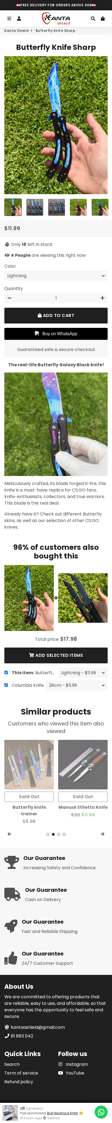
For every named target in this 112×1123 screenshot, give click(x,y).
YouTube (74, 1073)
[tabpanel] (35, 779)
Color (10, 266)
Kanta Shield (16, 30)
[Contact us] (101, 1112)
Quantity (13, 288)
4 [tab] (64, 834)
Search (12, 1064)
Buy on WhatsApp (59, 333)
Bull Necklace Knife (62, 1113)
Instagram (76, 1064)
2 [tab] (53, 834)
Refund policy (18, 1082)
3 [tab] (58, 834)
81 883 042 (21, 1036)
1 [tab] (47, 834)
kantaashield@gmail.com (37, 1027)
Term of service (21, 1073)
